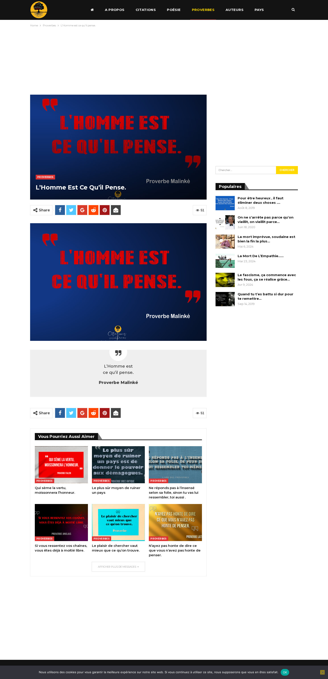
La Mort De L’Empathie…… (261, 256)
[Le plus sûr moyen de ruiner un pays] (118, 464)
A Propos (114, 10)
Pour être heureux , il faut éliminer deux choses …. (260, 200)
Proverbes (203, 10)
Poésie (174, 10)
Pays (259, 10)
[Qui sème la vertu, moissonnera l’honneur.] (61, 464)
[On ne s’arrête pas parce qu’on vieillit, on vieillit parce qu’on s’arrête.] (225, 222)
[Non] (322, 672)
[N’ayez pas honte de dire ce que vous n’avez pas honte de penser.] (175, 522)
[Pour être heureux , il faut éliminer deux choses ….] (225, 203)
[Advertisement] (164, 60)
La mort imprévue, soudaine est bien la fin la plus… (266, 239)
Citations (146, 10)
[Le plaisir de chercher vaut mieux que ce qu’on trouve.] (118, 522)
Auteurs (234, 10)
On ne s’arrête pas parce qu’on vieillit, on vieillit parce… (265, 219)
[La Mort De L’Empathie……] (225, 261)
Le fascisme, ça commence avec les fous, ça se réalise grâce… (267, 277)
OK (285, 672)
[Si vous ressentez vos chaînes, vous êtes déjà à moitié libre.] (61, 522)
